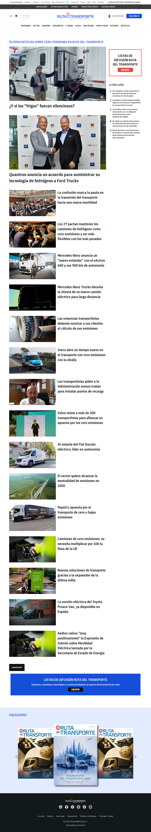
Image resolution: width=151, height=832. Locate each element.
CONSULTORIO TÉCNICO (89, 7)
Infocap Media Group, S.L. (78, 821)
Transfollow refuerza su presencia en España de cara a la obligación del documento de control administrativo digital (123, 113)
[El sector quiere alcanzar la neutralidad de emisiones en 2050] (32, 486)
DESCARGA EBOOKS (108, 7)
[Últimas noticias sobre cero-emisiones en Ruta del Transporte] (75, 16)
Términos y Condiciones (88, 816)
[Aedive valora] (32, 644)
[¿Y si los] (57, 74)
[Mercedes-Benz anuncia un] (32, 266)
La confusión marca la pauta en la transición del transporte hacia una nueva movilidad (81, 197)
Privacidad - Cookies (106, 816)
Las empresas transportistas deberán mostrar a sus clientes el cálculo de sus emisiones (80, 323)
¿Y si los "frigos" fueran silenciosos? (42, 106)
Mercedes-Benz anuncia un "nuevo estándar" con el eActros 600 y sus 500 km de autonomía (81, 260)
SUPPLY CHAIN (102, 26)
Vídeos (94, 2)
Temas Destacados (16, 2)
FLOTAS (78, 26)
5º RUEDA (69, 26)
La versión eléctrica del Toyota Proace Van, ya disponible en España (80, 606)
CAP (67, 2)
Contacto (41, 816)
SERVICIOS (125, 26)
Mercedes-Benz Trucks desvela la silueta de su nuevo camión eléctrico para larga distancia (80, 292)
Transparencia (72, 816)
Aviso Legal (60, 816)
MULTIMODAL (88, 26)
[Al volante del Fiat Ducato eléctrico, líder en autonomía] (32, 455)
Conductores (74, 2)
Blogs (89, 2)
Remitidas (101, 2)
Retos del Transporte (58, 2)
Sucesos (82, 2)
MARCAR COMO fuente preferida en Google (124, 2)
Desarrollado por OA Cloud (75, 825)
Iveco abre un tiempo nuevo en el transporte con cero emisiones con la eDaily (82, 354)
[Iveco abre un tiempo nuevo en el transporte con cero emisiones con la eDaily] (32, 360)
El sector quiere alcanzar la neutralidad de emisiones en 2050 (78, 480)
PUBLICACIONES (41, 7)
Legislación (27, 2)
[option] (75, 754)
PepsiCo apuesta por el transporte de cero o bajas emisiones (77, 512)
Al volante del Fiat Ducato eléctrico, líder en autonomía (79, 447)
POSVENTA (114, 26)
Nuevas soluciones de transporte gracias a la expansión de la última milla (82, 575)
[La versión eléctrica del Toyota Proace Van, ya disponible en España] (32, 612)
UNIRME (125, 69)
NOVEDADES (26, 26)
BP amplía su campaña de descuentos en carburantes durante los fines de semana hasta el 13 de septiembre (125, 123)
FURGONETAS (58, 26)
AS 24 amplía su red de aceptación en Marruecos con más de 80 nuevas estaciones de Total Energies (124, 93)
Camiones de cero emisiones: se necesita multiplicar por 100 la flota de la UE (81, 543)
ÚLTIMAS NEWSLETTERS (59, 7)
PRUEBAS (74, 7)
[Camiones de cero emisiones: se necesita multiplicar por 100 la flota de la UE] (32, 549)
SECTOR (36, 26)
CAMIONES (46, 26)
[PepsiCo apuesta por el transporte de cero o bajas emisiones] (32, 518)
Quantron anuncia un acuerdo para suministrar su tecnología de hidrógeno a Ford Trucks (54, 177)
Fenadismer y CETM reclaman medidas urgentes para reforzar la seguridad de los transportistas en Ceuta (125, 102)
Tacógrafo (36, 2)
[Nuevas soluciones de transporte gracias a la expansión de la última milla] (32, 581)
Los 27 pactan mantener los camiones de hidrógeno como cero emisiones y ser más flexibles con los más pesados (79, 231)
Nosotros (50, 816)
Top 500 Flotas (45, 2)
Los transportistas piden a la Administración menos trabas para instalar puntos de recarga (81, 386)
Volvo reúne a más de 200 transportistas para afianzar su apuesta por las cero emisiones (80, 417)
